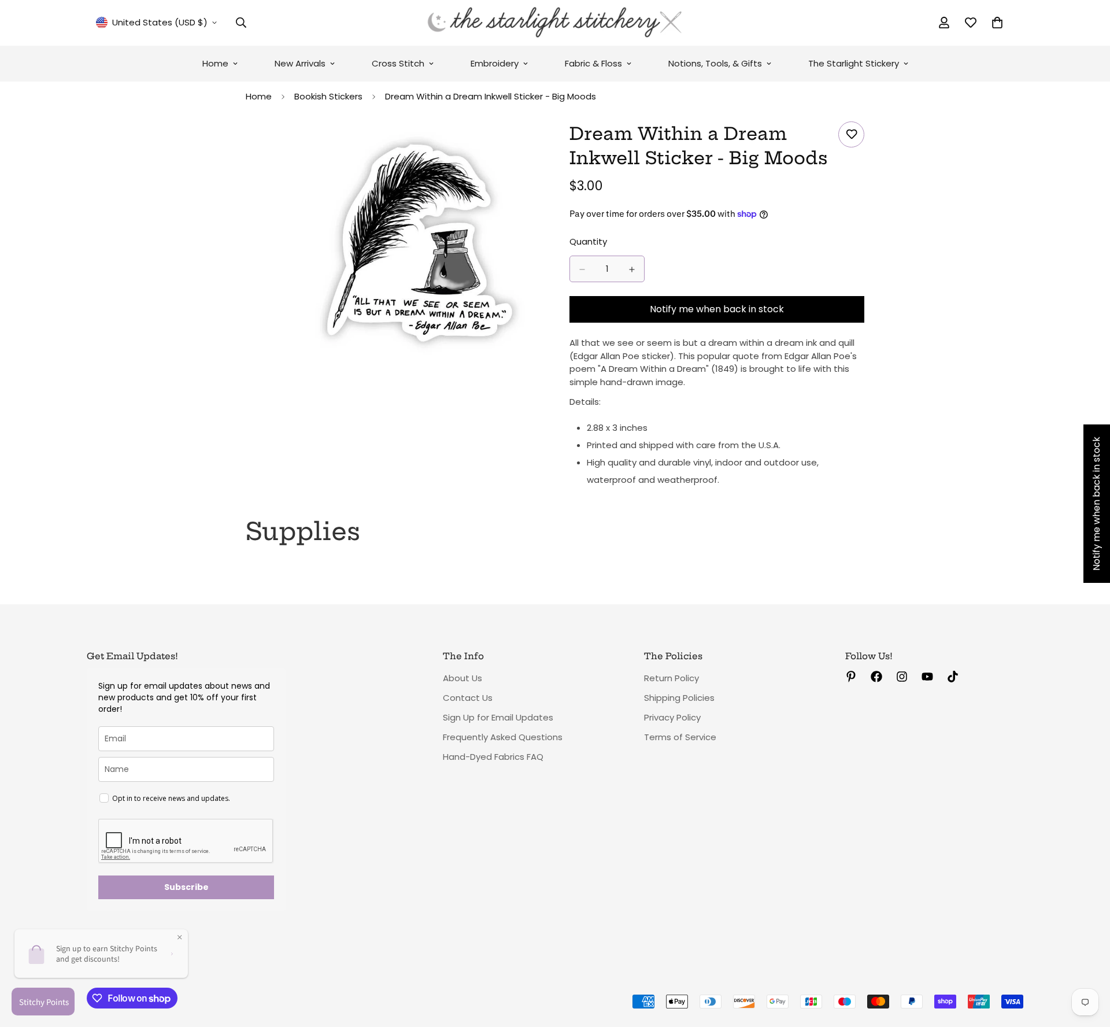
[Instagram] (902, 676)
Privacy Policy (672, 717)
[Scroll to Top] (1087, 964)
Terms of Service (680, 737)
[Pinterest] (851, 676)
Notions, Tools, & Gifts (715, 63)
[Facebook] (876, 676)
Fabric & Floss (593, 63)
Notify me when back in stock (717, 309)
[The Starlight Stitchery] (555, 23)
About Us (462, 678)
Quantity (588, 242)
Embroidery (495, 63)
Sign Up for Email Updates (498, 717)
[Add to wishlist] (851, 134)
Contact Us (468, 698)
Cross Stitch (398, 63)
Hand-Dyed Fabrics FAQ (493, 757)
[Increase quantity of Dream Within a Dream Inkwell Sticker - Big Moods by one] (632, 269)
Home (215, 63)
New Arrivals (300, 63)
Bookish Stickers (328, 96)
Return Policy (671, 678)
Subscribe (186, 887)
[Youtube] (927, 676)
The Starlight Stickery (853, 63)
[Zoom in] (530, 146)
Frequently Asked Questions (503, 737)
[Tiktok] (953, 676)
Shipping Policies (679, 698)
